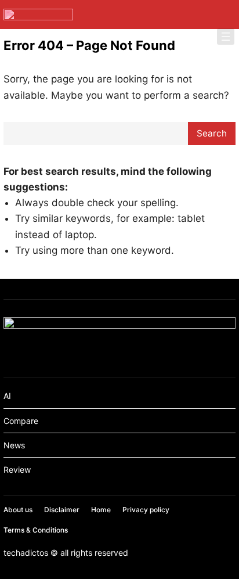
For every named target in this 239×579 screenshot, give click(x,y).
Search (212, 133)
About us (17, 509)
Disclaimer (61, 509)
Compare (20, 421)
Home (101, 509)
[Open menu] (226, 37)
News (14, 445)
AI (7, 396)
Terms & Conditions (35, 530)
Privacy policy (145, 509)
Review (17, 469)
